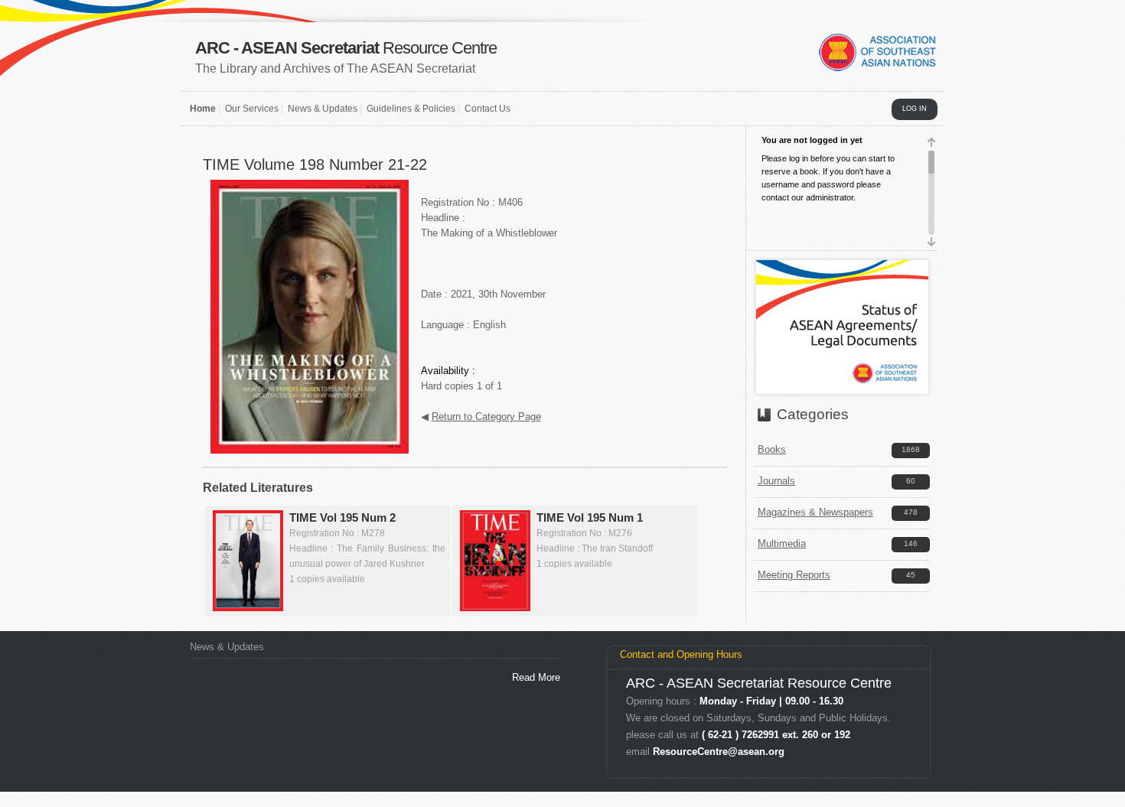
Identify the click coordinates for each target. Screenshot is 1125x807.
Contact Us (487, 108)
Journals (776, 480)
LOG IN (914, 108)
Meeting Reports (794, 575)
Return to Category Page (486, 416)
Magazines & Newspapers (815, 512)
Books (772, 449)
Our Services (252, 108)
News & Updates (322, 108)
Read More (536, 677)
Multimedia (782, 543)
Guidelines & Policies (411, 108)
